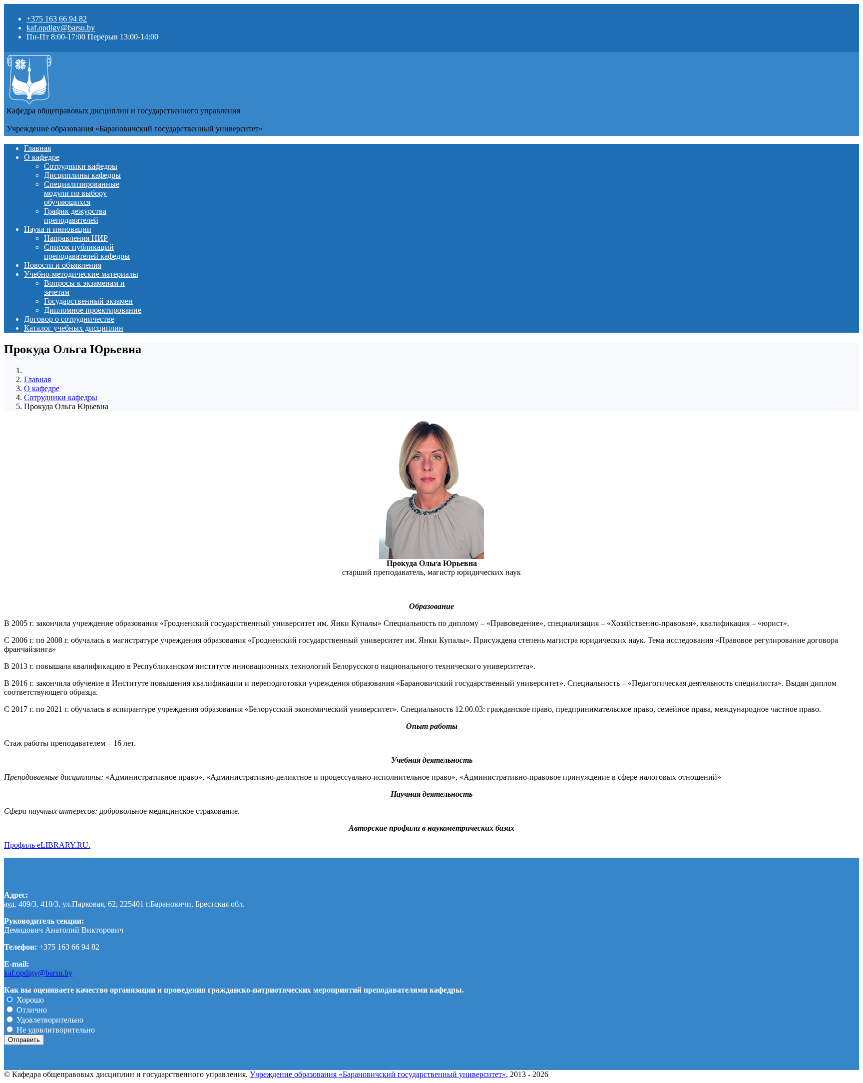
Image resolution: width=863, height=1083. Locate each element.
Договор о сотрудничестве (69, 319)
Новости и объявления (62, 265)
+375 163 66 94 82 (56, 18)
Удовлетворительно (48, 1020)
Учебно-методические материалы (81, 274)
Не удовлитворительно (54, 1030)
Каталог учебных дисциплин (73, 328)
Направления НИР (76, 238)
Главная (37, 148)
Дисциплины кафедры (82, 175)
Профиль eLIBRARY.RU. (47, 845)
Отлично (30, 1010)
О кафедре (41, 157)
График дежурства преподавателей (75, 215)
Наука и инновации (57, 229)
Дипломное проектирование (92, 310)
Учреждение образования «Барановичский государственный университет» (378, 1074)
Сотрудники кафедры (80, 166)
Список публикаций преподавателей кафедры (87, 251)
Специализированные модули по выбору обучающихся (81, 193)
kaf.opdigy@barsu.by (60, 27)
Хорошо (29, 1000)
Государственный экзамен (88, 301)
